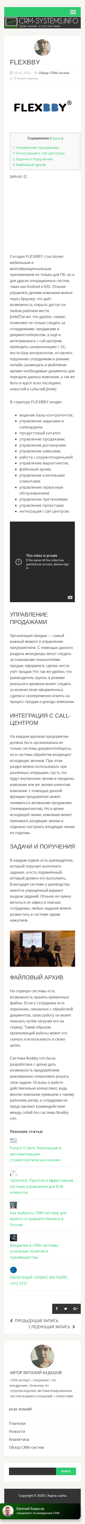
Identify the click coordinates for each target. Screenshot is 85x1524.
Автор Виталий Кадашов (36, 1373)
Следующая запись (49, 1326)
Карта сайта (57, 1495)
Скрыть (56, 138)
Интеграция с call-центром (38, 153)
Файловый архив (29, 164)
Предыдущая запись (36, 1320)
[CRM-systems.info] (42, 25)
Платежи (17, 1423)
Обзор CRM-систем (54, 73)
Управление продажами (36, 147)
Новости (17, 1431)
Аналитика (19, 1439)
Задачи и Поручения (33, 159)
